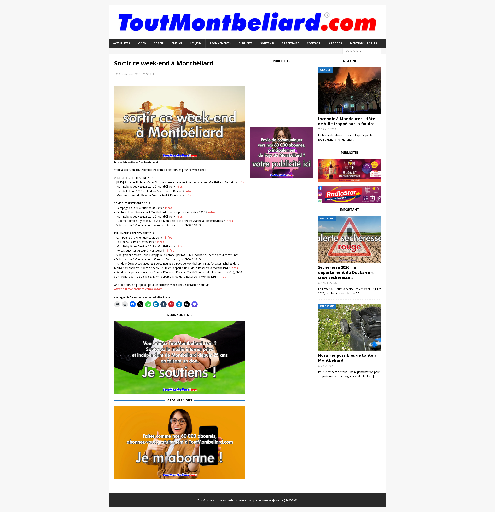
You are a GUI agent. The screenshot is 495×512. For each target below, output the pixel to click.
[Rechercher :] (361, 50)
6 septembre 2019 (129, 74)
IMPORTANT (349, 210)
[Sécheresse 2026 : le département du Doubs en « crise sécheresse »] (349, 239)
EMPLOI (177, 43)
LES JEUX (195, 43)
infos (241, 182)
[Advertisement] (282, 94)
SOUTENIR (267, 43)
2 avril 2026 (327, 365)
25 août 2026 (328, 129)
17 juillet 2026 (329, 283)
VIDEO (142, 43)
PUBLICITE (245, 43)
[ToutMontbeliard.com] (247, 37)
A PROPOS (335, 43)
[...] (354, 139)
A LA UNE (350, 61)
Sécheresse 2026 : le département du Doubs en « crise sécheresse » (346, 272)
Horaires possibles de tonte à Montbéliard (347, 358)
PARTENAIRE (290, 43)
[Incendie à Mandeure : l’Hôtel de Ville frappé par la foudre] (349, 90)
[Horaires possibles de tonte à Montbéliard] (349, 327)
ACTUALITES (121, 43)
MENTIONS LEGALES (363, 43)
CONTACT (313, 43)
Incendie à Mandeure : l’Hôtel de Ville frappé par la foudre (347, 121)
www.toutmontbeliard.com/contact (138, 289)
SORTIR (159, 43)
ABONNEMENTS (220, 43)
